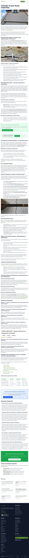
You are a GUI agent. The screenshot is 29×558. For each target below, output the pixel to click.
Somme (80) (16, 530)
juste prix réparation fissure (6, 263)
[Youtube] (19, 540)
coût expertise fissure (5, 165)
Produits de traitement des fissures (9, 367)
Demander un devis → (7, 397)
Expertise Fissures (17, 508)
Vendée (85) (16, 526)
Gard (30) (16, 524)
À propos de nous (3, 546)
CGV (1, 552)
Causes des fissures (6, 366)
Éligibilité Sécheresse (3, 541)
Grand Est (2, 524)
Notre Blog (2, 550)
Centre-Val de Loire (3, 530)
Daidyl (25, 556)
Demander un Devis (22, 537)
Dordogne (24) (17, 528)
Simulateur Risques (3, 536)
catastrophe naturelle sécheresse (20, 298)
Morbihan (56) (17, 531)
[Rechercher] (25, 1)
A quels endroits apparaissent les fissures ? (10, 369)
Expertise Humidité (17, 509)
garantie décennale (20, 281)
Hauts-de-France (3, 526)
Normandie (2, 529)
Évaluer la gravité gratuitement (19, 397)
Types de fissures (6, 370)
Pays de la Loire (3, 528)
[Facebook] (15, 540)
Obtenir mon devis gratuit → (7, 130)
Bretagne (2, 527)
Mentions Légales (3, 551)
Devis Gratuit (22, 1)
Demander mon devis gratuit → (14, 459)
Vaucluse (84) (17, 529)
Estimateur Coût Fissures (4, 540)
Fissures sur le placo (17, 514)
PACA (1, 525)
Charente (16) (17, 525)
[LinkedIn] (16, 540)
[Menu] (27, 1)
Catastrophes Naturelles (18, 510)
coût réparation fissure (9, 221)
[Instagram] (18, 540)
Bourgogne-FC (3, 531)
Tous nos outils (3, 535)
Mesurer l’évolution (6, 373)
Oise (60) (16, 527)
